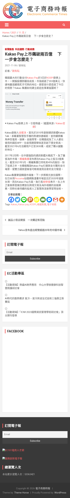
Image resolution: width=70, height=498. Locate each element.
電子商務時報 (42, 488)
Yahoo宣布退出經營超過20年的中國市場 (40, 230)
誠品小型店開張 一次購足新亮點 (26, 220)
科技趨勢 (19, 49)
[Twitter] (17, 199)
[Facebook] (11, 199)
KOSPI (50, 77)
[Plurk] (30, 199)
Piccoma (19, 178)
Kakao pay (23, 204)
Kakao (14, 204)
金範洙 (22, 132)
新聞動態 (9, 49)
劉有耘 (22, 65)
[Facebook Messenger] (49, 199)
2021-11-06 (11, 65)
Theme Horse (21, 492)
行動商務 (30, 49)
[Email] (43, 199)
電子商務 (51, 204)
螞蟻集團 (24, 159)
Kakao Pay (32, 77)
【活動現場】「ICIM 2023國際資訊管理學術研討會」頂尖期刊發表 (34, 314)
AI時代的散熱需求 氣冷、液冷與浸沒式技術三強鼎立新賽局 (34, 300)
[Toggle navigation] (6, 25)
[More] (62, 199)
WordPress (60, 492)
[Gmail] (55, 199)
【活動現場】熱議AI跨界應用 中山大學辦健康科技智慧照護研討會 (34, 286)
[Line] (24, 199)
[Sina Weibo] (36, 199)
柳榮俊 (46, 181)
